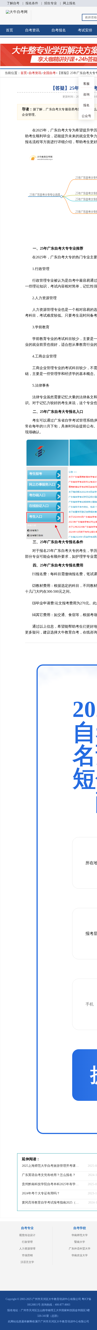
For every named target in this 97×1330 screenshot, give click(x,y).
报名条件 (31, 3)
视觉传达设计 (27, 1235)
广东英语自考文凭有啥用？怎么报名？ (49, 1175)
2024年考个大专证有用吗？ (41, 1193)
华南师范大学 (80, 1235)
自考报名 (58, 30)
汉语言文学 (27, 1262)
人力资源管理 (27, 1248)
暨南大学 (79, 1241)
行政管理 (27, 1241)
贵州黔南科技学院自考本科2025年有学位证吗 (51, 1184)
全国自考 (49, 73)
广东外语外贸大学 (79, 1248)
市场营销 (27, 1255)
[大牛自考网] (17, 12)
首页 (9, 30)
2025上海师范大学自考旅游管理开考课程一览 (51, 1165)
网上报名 (69, 3)
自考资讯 (32, 30)
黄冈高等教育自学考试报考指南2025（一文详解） (51, 1202)
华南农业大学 (80, 1255)
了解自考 (13, 3)
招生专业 (50, 3)
